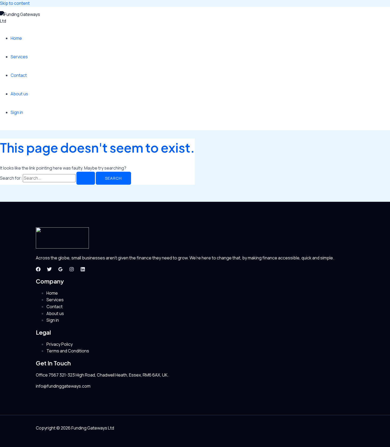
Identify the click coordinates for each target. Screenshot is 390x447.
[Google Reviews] (60, 270)
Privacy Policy (59, 344)
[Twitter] (49, 270)
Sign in (17, 112)
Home (16, 38)
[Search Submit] (85, 178)
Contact (19, 75)
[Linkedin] (82, 270)
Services (19, 57)
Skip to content (15, 3)
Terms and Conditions (67, 351)
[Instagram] (71, 270)
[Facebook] (38, 270)
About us (19, 94)
